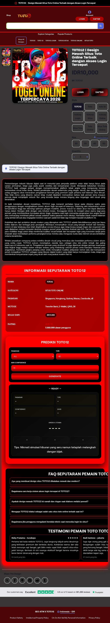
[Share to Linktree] (22, 580)
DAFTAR (96, 19)
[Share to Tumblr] (45, 580)
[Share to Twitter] (7, 580)
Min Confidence (18, 362)
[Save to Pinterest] (30, 580)
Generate (55, 376)
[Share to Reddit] (37, 580)
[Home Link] (24, 15)
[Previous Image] (17, 79)
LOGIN (82, 19)
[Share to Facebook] (15, 580)
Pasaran (15, 351)
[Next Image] (63, 79)
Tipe (58, 351)
